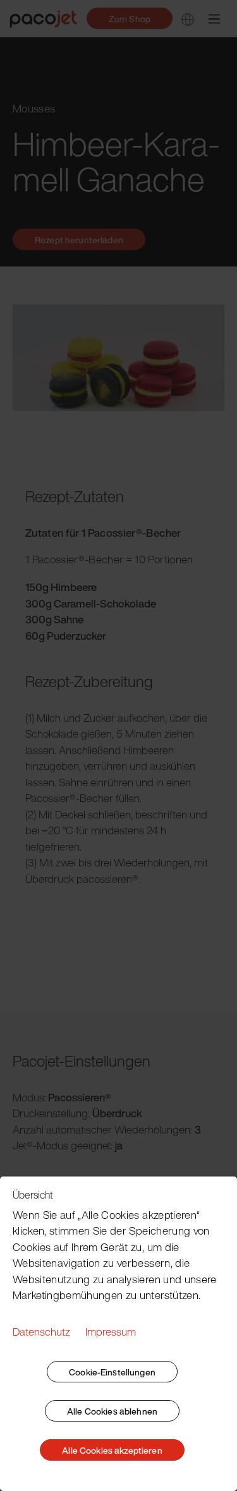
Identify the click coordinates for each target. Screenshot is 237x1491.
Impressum (110, 1331)
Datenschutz (41, 1331)
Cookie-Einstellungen (112, 1372)
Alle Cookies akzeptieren (112, 1450)
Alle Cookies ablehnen (112, 1411)
